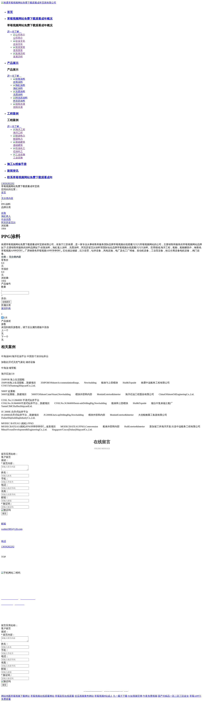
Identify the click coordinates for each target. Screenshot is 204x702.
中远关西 (6, 219)
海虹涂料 (18, 88)
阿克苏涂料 (19, 101)
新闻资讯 (13, 170)
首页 (10, 12)
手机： (4, 478)
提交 (4, 513)
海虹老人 (6, 216)
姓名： (4, 644)
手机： (4, 650)
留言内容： (8, 463)
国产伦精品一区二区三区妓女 (173, 696)
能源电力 (18, 139)
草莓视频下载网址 (20, 696)
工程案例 (13, 113)
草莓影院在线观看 (64, 696)
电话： (4, 485)
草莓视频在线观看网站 (42, 696)
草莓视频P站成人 (103, 696)
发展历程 (18, 56)
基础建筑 (18, 145)
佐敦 (3, 213)
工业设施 (18, 157)
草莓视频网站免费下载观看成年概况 (30, 18)
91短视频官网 (135, 696)
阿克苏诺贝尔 (8, 222)
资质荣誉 (18, 50)
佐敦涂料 (18, 82)
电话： (4, 656)
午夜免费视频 (150, 696)
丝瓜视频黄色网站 (84, 696)
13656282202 (7, 183)
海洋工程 (18, 132)
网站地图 (6, 696)
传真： (4, 662)
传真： (4, 491)
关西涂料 (18, 94)
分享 (5, 317)
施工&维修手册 (17, 164)
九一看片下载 (120, 696)
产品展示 (13, 63)
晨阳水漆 (18, 107)
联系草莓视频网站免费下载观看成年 (30, 177)
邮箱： (4, 669)
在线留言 (6, 302)
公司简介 (18, 38)
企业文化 (18, 44)
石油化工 (18, 151)
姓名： (4, 472)
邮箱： (4, 497)
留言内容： (8, 634)
